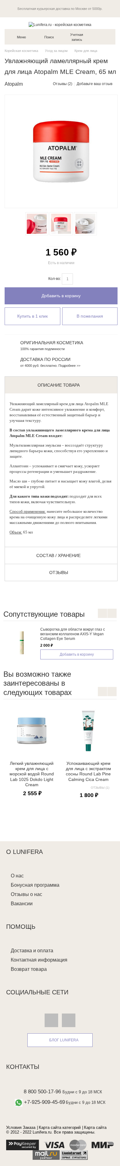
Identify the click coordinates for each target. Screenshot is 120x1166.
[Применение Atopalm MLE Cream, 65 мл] (82, 223)
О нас (17, 875)
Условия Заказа (20, 1127)
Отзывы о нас (26, 894)
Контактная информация (39, 959)
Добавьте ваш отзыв (94, 84)
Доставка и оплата (32, 950)
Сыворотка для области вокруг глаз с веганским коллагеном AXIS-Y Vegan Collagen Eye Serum (72, 634)
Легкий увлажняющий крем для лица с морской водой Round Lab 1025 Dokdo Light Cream (32, 774)
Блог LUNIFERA (63, 1040)
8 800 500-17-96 (42, 1092)
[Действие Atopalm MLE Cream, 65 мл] (58, 223)
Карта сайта (95, 1127)
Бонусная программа (35, 885)
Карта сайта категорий (60, 1127)
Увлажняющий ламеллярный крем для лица (46, 403)
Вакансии (22, 903)
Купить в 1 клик (32, 316)
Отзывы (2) (62, 84)
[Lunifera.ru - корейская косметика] (60, 25)
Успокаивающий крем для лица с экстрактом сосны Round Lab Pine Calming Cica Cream (88, 771)
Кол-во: (54, 278)
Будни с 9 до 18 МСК (82, 1092)
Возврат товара (29, 969)
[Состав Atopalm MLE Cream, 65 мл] (34, 223)
